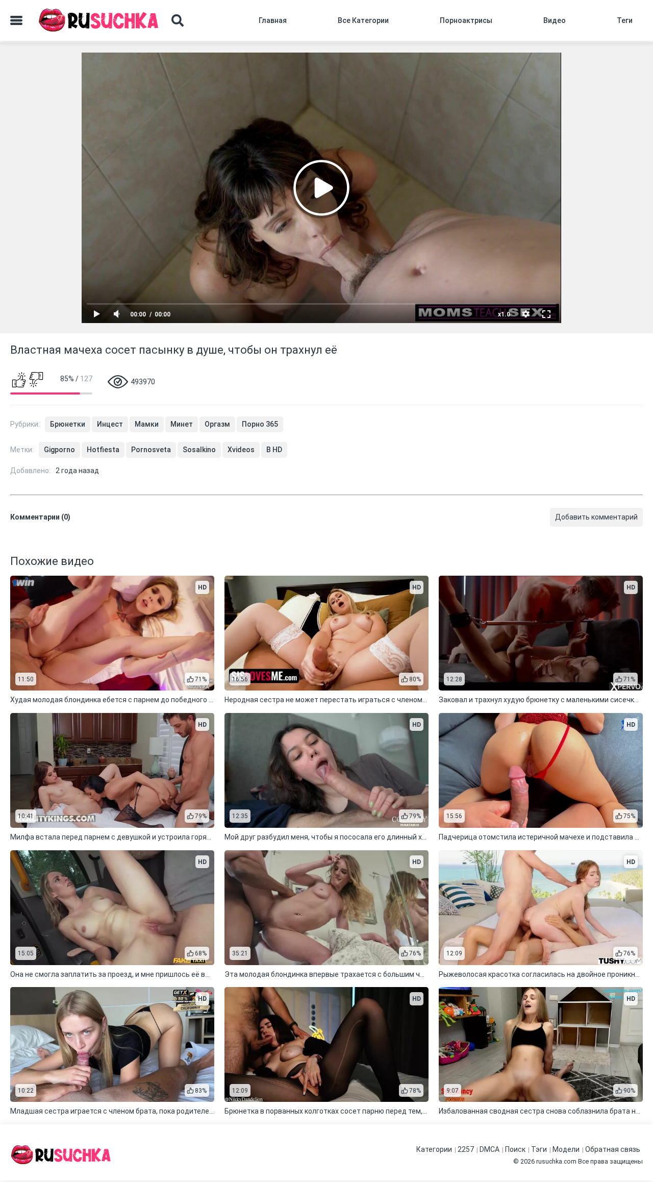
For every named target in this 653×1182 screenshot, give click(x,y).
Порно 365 (260, 424)
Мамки (147, 424)
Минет (181, 424)
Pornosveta (151, 450)
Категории (434, 1149)
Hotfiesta (103, 450)
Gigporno (59, 450)
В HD (274, 450)
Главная (273, 20)
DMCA (489, 1149)
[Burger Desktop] (16, 20)
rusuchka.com (556, 1161)
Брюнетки (67, 424)
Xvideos (241, 450)
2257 (466, 1149)
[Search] (177, 20)
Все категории (363, 20)
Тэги (539, 1149)
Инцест (110, 424)
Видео (554, 20)
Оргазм (217, 424)
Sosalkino (199, 450)
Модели (566, 1149)
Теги (625, 20)
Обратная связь (612, 1149)
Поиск (515, 1149)
